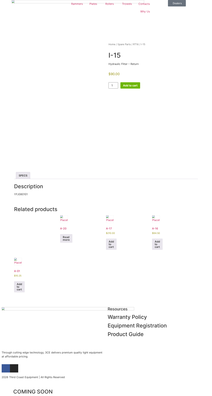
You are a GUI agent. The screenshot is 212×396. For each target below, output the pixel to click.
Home (111, 44)
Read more (66, 238)
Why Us (145, 11)
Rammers (77, 3)
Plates (93, 3)
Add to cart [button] (111, 244)
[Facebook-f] (6, 368)
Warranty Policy (127, 317)
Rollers (109, 3)
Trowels (127, 3)
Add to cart (130, 85)
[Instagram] (14, 368)
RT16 (136, 44)
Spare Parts (124, 44)
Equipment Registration (137, 325)
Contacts (144, 3)
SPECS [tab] (23, 175)
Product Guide (126, 334)
